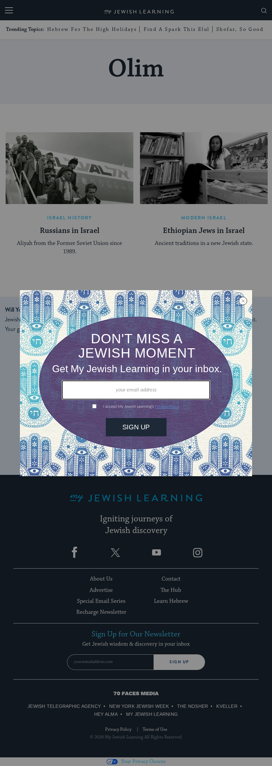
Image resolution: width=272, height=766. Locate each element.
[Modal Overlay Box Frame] (136, 383)
